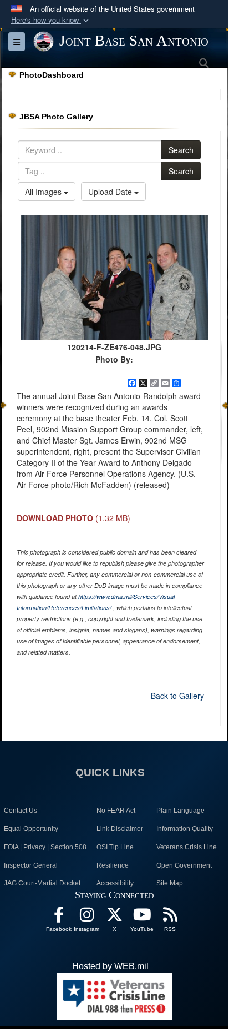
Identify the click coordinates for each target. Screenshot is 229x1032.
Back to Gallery (177, 695)
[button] (51, 20)
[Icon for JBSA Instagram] (86, 917)
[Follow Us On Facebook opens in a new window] (59, 917)
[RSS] (170, 917)
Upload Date (111, 191)
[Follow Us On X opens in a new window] (114, 917)
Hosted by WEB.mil (110, 966)
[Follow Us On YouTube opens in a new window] (142, 917)
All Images (44, 191)
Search (181, 149)
